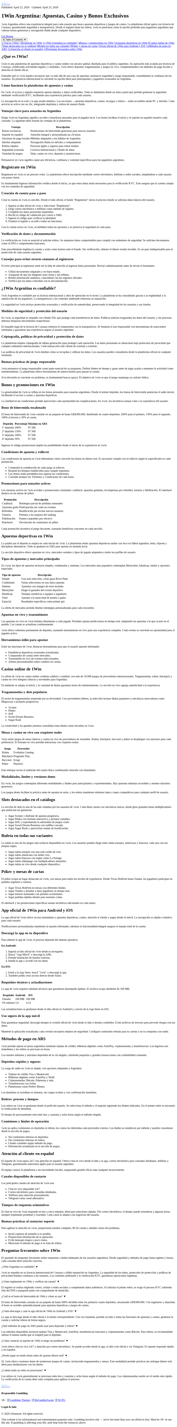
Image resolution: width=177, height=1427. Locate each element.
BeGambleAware (42, 1400)
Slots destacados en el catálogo (18, 46)
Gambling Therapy (18, 1400)
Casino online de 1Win (161, 42)
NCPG (60, 1400)
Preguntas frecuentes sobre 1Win (63, 49)
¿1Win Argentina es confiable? (60, 42)
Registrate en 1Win (31, 42)
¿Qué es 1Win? (10, 42)
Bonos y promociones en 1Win (95, 42)
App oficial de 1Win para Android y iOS (121, 46)
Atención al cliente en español (25, 49)
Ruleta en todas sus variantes (53, 46)
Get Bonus (7, 36)
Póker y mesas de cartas (84, 46)
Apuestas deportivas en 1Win (130, 42)
